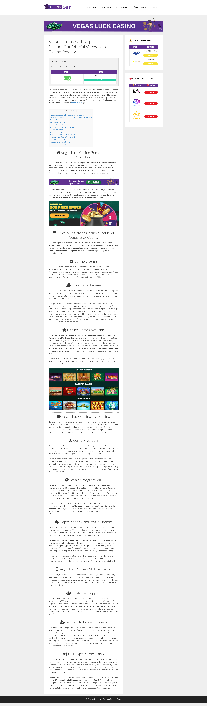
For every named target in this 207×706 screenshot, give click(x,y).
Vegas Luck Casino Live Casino (62, 127)
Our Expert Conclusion (59, 144)
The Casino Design (57, 122)
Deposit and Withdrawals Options (62, 135)
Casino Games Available (59, 125)
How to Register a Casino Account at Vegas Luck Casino (71, 117)
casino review (76, 103)
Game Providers (56, 130)
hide (74, 111)
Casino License (56, 120)
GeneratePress (115, 699)
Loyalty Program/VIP (58, 132)
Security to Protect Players (60, 142)
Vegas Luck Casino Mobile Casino (63, 137)
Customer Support (57, 140)
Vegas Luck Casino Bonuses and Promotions (67, 115)
